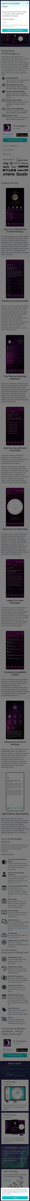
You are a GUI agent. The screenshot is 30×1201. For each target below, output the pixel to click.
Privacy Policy (24, 1192)
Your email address (8, 19)
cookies (18, 1192)
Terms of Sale (7, 1194)
